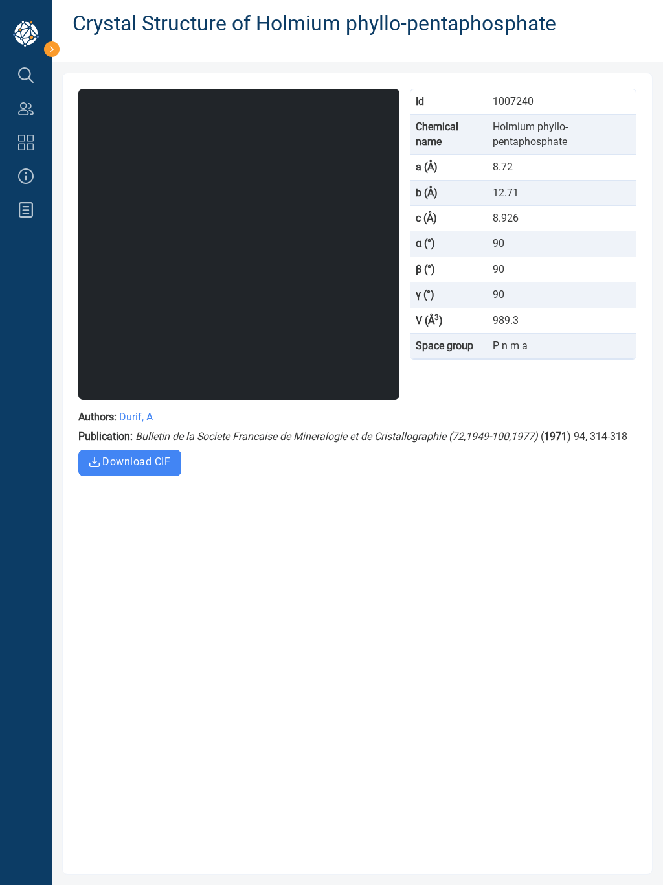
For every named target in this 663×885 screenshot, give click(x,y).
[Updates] (25, 210)
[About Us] (25, 176)
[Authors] (25, 109)
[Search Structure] (25, 75)
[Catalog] (25, 142)
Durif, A (136, 417)
